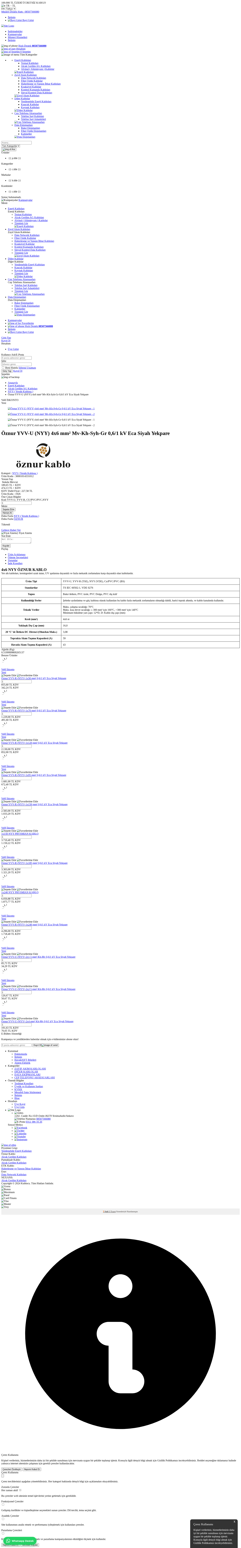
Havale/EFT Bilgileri (25, 1059)
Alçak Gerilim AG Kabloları (29, 217)
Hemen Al (7, 513)
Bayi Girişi (28, 20)
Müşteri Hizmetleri (17, 37)
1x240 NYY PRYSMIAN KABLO (20, 892)
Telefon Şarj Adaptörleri (26, 288)
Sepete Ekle (8, 509)
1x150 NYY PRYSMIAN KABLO (20, 833)
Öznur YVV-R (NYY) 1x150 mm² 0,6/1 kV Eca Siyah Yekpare (34, 804)
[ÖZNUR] (43, 470)
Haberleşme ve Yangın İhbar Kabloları (34, 241)
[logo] (7, 25)
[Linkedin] (20, 1133)
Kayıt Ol (5, 340)
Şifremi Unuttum (27, 367)
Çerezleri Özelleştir (12, 1469)
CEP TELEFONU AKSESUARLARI (34, 1077)
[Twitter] (19, 1130)
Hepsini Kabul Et (32, 1469)
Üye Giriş (19, 1107)
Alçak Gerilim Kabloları (13, 1156)
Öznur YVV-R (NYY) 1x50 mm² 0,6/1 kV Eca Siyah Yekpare (33, 678)
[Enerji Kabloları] (24, 72)
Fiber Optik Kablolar (25, 238)
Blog (17, 1098)
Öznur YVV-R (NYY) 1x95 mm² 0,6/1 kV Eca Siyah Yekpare (33, 775)
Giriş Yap (6, 337)
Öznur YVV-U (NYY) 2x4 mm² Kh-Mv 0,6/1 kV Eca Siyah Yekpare (37, 1021)
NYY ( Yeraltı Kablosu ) (20, 391)
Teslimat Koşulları (23, 1083)
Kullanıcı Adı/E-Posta (12, 354)
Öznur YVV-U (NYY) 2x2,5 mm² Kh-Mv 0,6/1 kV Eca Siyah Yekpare (38, 989)
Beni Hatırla (12, 367)
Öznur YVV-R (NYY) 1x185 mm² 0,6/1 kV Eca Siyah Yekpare (34, 863)
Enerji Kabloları (16, 208)
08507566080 (43, 1118)
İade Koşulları (15, 563)
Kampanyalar (15, 34)
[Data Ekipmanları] (24, 136)
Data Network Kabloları (27, 235)
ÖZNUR (18, 519)
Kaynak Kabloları (23, 270)
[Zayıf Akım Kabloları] (26, 95)
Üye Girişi (13, 349)
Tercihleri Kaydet (30, 1545)
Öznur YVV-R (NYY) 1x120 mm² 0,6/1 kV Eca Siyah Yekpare (34, 742)
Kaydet (6, 546)
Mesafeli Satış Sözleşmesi (27, 1092)
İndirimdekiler (15, 31)
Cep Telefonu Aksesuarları (21, 279)
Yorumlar (13, 560)
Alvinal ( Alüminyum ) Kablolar (31, 220)
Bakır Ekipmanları (23, 303)
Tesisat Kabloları (23, 214)
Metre (4, 506)
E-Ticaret (112, 1211)
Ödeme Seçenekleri (18, 557)
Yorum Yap (7, 479)
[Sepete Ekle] (9, 675)
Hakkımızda (20, 1054)
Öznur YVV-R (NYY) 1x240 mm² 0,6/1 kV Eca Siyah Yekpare (34, 924)
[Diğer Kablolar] (23, 110)
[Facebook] (20, 1127)
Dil (3, 8)
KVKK (18, 1089)
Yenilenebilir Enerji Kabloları (29, 264)
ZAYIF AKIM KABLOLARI (30, 1068)
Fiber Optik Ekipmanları (27, 305)
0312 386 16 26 (34, 1121)
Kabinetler (19, 308)
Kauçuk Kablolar (23, 267)
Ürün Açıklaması (16, 554)
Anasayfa (13, 382)
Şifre (3, 361)
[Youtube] (20, 1136)
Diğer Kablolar (15, 258)
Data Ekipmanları (17, 297)
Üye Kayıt (19, 1104)
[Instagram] (20, 1139)
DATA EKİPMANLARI (27, 1074)
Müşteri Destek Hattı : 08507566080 (20, 11)
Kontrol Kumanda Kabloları (29, 246)
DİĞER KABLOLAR (26, 1071)
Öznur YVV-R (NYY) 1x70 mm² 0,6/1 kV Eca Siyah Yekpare (33, 710)
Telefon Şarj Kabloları (25, 285)
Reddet (201, 1460)
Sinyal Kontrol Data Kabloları (30, 249)
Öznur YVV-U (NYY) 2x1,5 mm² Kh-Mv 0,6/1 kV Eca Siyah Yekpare (38, 956)
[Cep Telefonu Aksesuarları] (29, 122)
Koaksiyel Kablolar (24, 244)
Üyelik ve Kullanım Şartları (28, 1086)
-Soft (106, 1211)
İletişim (11, 17)
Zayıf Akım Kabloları (19, 229)
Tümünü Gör (21, 223)
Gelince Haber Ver (11, 530)
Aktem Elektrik (22, 1062)
